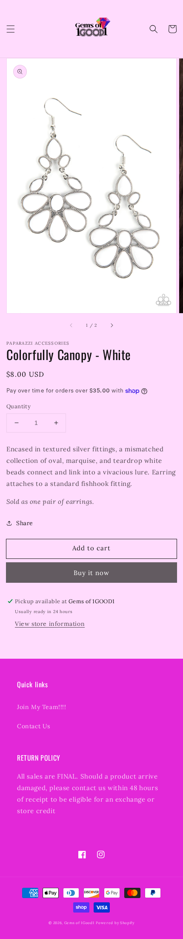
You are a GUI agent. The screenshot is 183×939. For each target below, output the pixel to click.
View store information (50, 624)
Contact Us (33, 726)
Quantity (18, 406)
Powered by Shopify (115, 923)
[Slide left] (71, 325)
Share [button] (24, 523)
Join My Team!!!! (41, 707)
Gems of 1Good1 (79, 923)
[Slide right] (111, 325)
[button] (10, 29)
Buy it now (91, 573)
